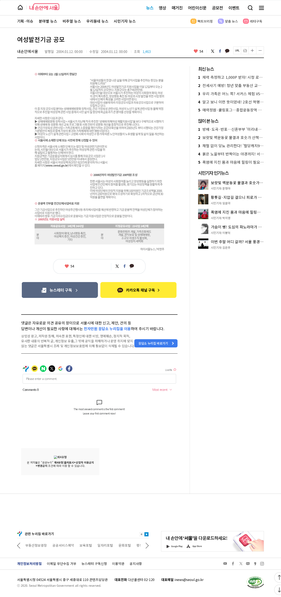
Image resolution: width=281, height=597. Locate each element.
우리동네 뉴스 (97, 21)
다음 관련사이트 (147, 545)
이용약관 (118, 563)
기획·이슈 (25, 21)
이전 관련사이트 (18, 545)
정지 (141, 534)
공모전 (217, 8)
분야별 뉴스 (48, 21)
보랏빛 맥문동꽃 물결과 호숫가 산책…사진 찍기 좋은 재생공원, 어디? (231, 137)
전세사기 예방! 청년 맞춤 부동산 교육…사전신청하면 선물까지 (231, 85)
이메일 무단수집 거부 (61, 563)
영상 (162, 8)
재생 (146, 534)
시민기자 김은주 (220, 247)
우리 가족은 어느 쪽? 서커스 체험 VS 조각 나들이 (231, 94)
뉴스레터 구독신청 (94, 563)
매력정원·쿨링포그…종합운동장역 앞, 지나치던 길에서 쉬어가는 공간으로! (231, 110)
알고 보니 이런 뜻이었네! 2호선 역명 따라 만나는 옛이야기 (231, 102)
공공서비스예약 (63, 545)
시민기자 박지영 (220, 218)
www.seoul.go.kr (57, 165)
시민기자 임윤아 (220, 203)
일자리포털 (105, 545)
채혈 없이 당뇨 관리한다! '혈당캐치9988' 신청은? (231, 146)
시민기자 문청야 (220, 188)
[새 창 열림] (255, 577)
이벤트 (233, 8)
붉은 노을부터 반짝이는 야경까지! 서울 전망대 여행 (231, 154)
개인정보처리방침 (29, 563)
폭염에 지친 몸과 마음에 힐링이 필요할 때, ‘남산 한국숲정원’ (231, 162)
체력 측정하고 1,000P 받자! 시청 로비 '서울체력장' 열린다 (231, 77)
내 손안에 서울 (44, 6)
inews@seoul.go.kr (188, 579)
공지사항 (136, 563)
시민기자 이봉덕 (220, 233)
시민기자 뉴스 (125, 21)
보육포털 (86, 545)
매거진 (177, 8)
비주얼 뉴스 (72, 21)
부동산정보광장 (36, 545)
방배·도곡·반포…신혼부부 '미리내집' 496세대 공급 (231, 129)
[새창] (59, 290)
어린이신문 (197, 8)
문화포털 (124, 545)
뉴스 (149, 8)
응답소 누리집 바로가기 (153, 343)
